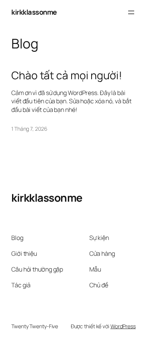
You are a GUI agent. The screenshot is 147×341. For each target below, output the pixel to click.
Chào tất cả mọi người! (66, 75)
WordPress (123, 326)
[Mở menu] (131, 12)
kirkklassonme (34, 12)
